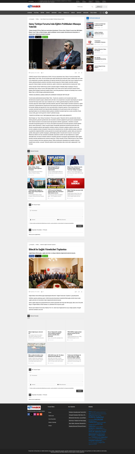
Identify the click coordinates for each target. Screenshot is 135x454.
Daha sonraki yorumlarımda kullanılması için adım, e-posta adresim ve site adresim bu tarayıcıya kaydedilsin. (52, 223)
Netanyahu (91, 430)
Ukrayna (104, 439)
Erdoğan (91, 424)
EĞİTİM (95, 424)
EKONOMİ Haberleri (96, 420)
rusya (105, 430)
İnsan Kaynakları (52, 419)
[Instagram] (35, 414)
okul (94, 430)
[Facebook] (28, 414)
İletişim (50, 425)
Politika (37, 19)
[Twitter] (32, 414)
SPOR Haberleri (98, 433)
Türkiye (101, 439)
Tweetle (39, 37)
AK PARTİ (94, 412)
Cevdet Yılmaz (103, 412)
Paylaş (32, 37)
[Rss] (41, 414)
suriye (104, 433)
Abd (90, 412)
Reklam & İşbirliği (52, 422)
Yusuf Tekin (95, 442)
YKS (103, 441)
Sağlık (104, 431)
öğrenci (90, 444)
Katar (104, 428)
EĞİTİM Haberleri (96, 425)
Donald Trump (97, 415)
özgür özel (102, 442)
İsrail (95, 444)
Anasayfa (32, 19)
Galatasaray (98, 426)
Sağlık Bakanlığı (92, 433)
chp (90, 413)
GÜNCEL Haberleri (96, 428)
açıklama (98, 412)
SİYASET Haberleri (97, 435)
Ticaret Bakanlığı (92, 439)
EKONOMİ (91, 420)
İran (93, 444)
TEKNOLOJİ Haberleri (99, 437)
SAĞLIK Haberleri (95, 431)
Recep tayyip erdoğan (100, 430)
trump (97, 439)
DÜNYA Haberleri (96, 417)
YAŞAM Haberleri (95, 441)
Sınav (90, 437)
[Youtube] (38, 414)
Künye (50, 412)
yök (98, 442)
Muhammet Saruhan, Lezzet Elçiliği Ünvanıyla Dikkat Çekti (51, 1)
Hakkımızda (51, 415)
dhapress (91, 415)
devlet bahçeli (103, 413)
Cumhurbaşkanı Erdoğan (96, 413)
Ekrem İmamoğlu (101, 422)
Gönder (46, 37)
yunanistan (90, 442)
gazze (101, 426)
